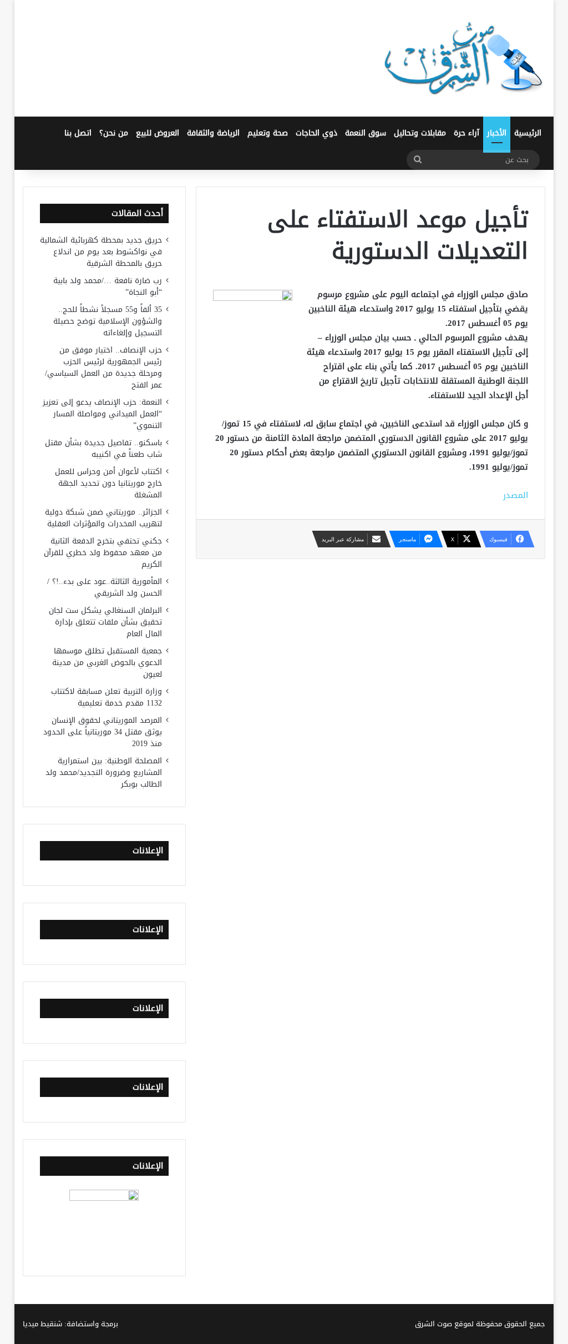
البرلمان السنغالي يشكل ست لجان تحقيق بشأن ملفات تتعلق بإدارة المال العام (105, 622)
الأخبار (496, 132)
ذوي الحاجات (316, 132)
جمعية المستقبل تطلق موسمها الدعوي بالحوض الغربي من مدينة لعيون (107, 662)
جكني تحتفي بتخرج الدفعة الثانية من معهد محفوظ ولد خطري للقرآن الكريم (103, 552)
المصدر (515, 495)
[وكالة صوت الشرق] (463, 58)
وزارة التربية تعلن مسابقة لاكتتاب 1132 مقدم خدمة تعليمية (106, 697)
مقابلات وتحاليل (420, 132)
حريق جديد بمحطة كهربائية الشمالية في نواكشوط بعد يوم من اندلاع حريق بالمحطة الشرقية (101, 251)
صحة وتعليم (267, 132)
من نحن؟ (113, 132)
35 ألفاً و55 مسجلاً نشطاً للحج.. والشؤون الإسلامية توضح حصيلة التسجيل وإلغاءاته (107, 321)
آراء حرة (466, 132)
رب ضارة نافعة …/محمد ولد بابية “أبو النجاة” (107, 286)
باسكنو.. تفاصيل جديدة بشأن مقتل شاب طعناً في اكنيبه (103, 448)
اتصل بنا (78, 132)
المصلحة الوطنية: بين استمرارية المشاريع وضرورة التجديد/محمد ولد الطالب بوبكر (103, 772)
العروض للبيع (157, 132)
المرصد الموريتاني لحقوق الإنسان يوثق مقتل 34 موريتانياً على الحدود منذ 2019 (102, 732)
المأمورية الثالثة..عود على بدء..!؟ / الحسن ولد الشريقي (104, 587)
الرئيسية (527, 132)
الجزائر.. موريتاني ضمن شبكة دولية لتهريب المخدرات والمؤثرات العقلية (103, 518)
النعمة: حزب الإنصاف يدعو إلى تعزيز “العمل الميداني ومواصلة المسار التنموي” (102, 413)
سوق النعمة (365, 132)
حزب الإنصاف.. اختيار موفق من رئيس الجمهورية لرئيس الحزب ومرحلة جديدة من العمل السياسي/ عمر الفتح (103, 367)
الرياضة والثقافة (213, 132)
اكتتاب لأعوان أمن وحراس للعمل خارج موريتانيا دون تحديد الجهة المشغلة (108, 483)
